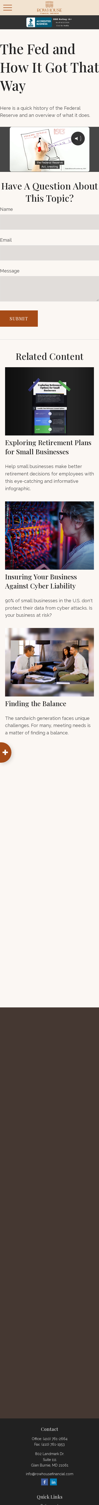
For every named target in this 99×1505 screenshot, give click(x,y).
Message (10, 270)
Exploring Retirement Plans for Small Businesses (48, 447)
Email (6, 240)
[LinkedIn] (53, 1482)
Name (6, 209)
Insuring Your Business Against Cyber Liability (41, 581)
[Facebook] (44, 1482)
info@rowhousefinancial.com (49, 1474)
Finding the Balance (35, 703)
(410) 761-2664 (55, 1439)
